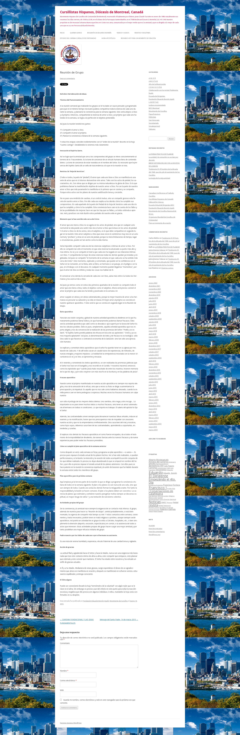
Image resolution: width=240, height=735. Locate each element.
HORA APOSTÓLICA (108, 38)
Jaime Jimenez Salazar (157, 250)
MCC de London (163, 496)
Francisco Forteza (171, 485)
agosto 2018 (153, 322)
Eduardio (170, 470)
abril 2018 (152, 334)
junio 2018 (152, 328)
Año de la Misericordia (157, 84)
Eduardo (156, 472)
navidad (160, 498)
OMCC (163, 502)
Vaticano (152, 129)
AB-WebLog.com (127, 734)
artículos (152, 463)
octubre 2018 (153, 316)
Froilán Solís (171, 489)
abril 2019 (152, 307)
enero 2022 (153, 283)
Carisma (153, 467)
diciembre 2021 (154, 286)
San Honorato (154, 120)
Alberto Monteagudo (158, 459)
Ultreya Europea (154, 509)
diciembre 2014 (154, 406)
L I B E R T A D (153, 102)
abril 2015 (152, 394)
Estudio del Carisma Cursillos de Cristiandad (78, 38)
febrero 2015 (153, 400)
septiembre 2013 (155, 424)
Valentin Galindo (168, 509)
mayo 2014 (153, 409)
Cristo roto (169, 468)
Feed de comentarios (157, 531)
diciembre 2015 (154, 370)
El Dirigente (158, 475)
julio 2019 (152, 301)
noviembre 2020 (155, 292)
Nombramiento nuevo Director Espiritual (162, 499)
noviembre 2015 (155, 373)
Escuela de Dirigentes (157, 96)
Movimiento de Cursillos (119, 601)
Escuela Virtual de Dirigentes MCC (161, 205)
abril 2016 (152, 361)
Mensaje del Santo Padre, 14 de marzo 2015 (119, 619)
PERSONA (152, 117)
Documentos (161, 470)
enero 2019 (153, 310)
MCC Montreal (154, 108)
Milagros (171, 496)
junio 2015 (152, 388)
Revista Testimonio (165, 505)
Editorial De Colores (156, 202)
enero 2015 (153, 403)
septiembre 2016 (155, 358)
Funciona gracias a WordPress (70, 723)
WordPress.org (154, 534)
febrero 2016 (153, 364)
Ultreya (170, 507)
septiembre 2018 (155, 319)
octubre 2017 (153, 352)
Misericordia (153, 498)
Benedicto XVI (156, 465)
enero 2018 (153, 343)
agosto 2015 (153, 382)
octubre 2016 (153, 355)
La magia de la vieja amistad (159, 178)
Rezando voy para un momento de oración (138, 38)
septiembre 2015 (155, 379)
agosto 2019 (153, 298)
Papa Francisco (154, 114)
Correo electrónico (68, 680)
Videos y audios (123, 33)
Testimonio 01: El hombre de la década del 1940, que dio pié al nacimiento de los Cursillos (164, 172)
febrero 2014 (153, 418)
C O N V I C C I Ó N (155, 87)
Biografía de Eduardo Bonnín (99, 33)
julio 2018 (152, 325)
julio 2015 (152, 385)
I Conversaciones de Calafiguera (161, 492)
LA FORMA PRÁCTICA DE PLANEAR (161, 154)
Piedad (175, 502)
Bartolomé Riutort (162, 464)
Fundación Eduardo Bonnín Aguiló (96, 601)
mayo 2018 (153, 331)
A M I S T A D (153, 81)
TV (167, 507)
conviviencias (161, 468)
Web (62, 690)
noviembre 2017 (155, 349)
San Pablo (163, 507)
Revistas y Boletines (142, 33)
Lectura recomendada (157, 105)
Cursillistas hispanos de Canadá (161, 199)
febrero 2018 (153, 340)
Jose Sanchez (153, 496)
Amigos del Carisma (158, 461)
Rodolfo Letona (154, 507)
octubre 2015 (153, 376)
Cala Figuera (169, 466)
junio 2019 (152, 304)
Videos (151, 511)
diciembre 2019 (154, 295)
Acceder (152, 525)
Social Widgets (112, 734)
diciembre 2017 (154, 346)
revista (153, 505)
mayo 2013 (153, 427)
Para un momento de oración (160, 223)
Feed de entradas (155, 528)
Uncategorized (154, 126)
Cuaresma (152, 470)
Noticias (155, 502)
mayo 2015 (153, 391)
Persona (169, 502)
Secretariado (154, 123)
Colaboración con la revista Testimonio (163, 90)
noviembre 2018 (155, 313)
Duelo (151, 93)
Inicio (62, 33)
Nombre (64, 671)
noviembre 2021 (155, 289)
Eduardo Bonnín (170, 473)
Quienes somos (76, 33)
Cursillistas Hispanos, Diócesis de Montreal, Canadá (101, 12)
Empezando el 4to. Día (162, 481)
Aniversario (172, 462)
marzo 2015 (153, 397)
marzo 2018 (153, 337)
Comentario (65, 643)
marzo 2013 (153, 430)
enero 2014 (153, 421)
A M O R (152, 78)
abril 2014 (152, 412)
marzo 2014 (153, 415)
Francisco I (158, 487)
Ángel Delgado (158, 511)
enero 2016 (153, 367)
